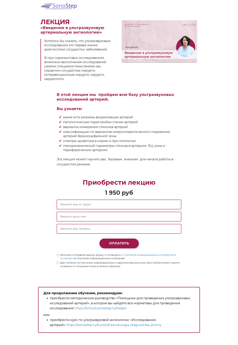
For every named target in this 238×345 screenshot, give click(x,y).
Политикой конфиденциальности (142, 254)
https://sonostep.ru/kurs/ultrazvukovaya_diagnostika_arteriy (113, 325)
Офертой (168, 254)
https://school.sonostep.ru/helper (100, 308)
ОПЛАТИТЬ (119, 243)
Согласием (66, 258)
